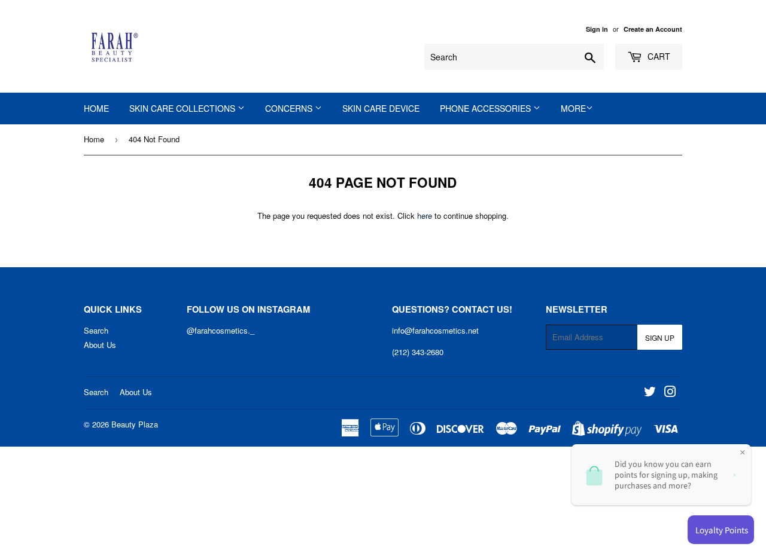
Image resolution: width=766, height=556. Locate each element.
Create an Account (653, 29)
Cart (657, 56)
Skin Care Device (381, 108)
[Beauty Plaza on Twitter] (650, 393)
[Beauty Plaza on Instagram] (670, 393)
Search (96, 330)
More (573, 108)
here (424, 215)
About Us (100, 344)
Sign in (597, 29)
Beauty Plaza (134, 424)
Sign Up (659, 337)
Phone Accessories (486, 108)
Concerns (290, 108)
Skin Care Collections (183, 108)
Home (96, 108)
